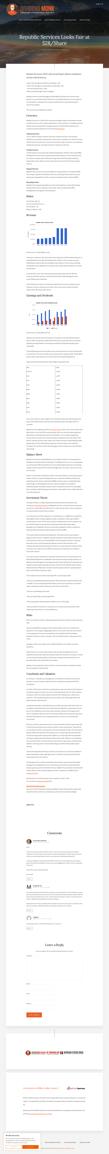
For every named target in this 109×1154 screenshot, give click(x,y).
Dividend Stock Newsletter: (35, 786)
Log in (72, 1148)
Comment (29, 955)
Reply (29, 879)
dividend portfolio (43, 781)
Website (28, 1003)
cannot (36, 917)
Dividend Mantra (40, 840)
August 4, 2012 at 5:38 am (41, 887)
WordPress (67, 1148)
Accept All (30, 1147)
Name (28, 983)
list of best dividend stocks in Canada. (40, 1114)
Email (28, 993)
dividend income (31, 773)
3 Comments (63, 49)
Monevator (37, 886)
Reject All (14, 1147)
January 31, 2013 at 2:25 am (42, 918)
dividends (61, 129)
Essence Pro (48, 1148)
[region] (22, 1142)
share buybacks (56, 429)
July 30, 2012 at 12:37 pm (41, 842)
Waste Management (41, 505)
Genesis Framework (58, 1148)
